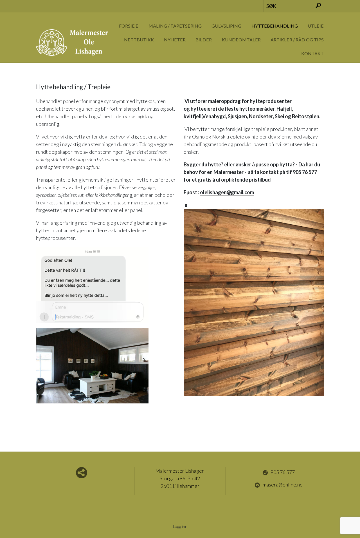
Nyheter (175, 39)
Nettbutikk (139, 39)
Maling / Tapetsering (175, 25)
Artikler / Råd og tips (297, 39)
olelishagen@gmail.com (227, 192)
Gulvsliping (226, 25)
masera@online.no (283, 484)
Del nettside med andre (81, 472)
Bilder (203, 39)
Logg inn (180, 526)
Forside (128, 25)
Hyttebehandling (274, 25)
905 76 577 (283, 472)
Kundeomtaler (241, 39)
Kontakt (312, 53)
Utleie (316, 25)
